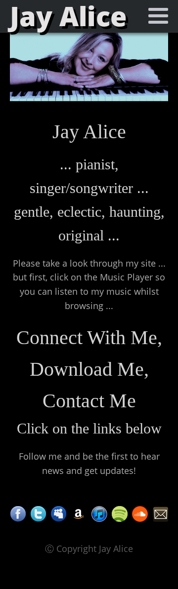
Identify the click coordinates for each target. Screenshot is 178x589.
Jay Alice (68, 16)
